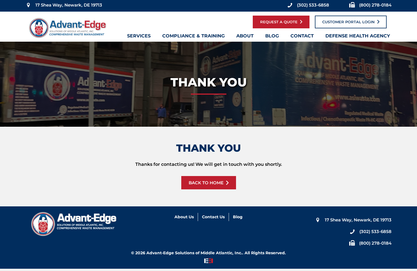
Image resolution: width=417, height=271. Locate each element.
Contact (302, 37)
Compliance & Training (193, 37)
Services (139, 37)
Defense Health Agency (357, 37)
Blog (272, 37)
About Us (184, 216)
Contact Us (213, 216)
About (245, 37)
